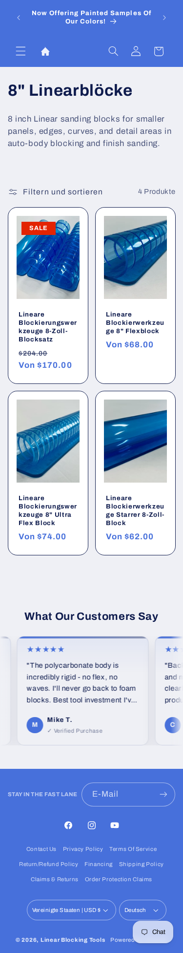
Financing (98, 864)
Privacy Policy (83, 849)
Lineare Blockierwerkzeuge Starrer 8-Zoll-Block (135, 510)
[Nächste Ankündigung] (164, 17)
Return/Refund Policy (49, 864)
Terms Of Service (133, 849)
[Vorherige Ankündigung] (18, 17)
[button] (20, 51)
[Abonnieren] (163, 794)
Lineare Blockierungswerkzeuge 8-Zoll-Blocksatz (48, 327)
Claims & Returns (55, 879)
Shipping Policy (141, 864)
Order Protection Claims (119, 879)
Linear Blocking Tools (73, 940)
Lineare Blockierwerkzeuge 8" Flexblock (135, 323)
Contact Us (41, 849)
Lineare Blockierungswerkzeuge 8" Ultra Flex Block (48, 510)
